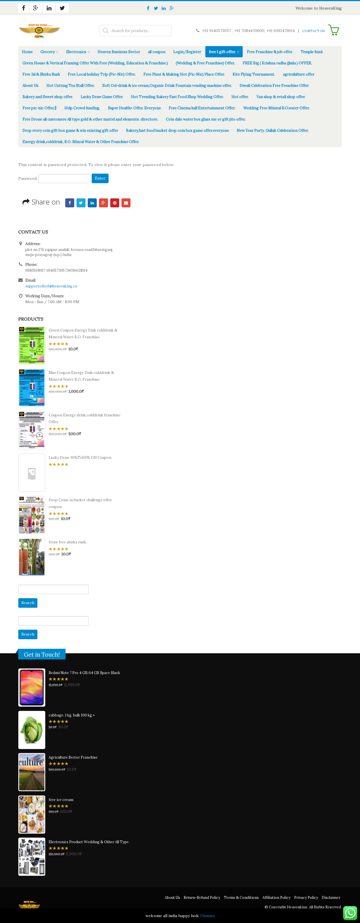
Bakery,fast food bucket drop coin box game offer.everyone (177, 130)
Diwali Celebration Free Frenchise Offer (274, 85)
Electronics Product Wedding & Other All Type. (89, 842)
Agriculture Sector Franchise (73, 757)
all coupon (156, 51)
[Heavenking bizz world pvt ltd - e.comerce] (39, 30)
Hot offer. (240, 96)
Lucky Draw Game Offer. (102, 96)
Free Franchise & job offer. (270, 51)
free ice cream (61, 799)
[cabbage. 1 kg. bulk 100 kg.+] (31, 730)
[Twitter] (156, 8)
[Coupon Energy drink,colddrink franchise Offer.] (31, 430)
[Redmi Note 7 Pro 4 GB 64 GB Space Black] (31, 687)
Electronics (76, 51)
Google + (103, 202)
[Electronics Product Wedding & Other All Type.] (31, 857)
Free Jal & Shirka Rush (41, 74)
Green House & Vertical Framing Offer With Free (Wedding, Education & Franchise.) (95, 63)
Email (126, 202)
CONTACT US (313, 31)
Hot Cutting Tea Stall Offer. (70, 85)
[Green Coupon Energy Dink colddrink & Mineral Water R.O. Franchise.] (31, 345)
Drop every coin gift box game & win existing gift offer (70, 130)
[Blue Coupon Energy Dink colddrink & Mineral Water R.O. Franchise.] (31, 388)
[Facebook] (148, 8)
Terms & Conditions (241, 897)
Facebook (69, 202)
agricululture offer (298, 74)
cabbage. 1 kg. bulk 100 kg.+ (72, 715)
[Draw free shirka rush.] (31, 557)
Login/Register (187, 51)
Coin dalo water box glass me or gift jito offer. (206, 119)
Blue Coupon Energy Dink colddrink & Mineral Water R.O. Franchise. (81, 376)
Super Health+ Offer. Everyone (134, 108)
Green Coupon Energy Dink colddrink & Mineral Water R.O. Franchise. (83, 333)
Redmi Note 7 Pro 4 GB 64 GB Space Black (84, 672)
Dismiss (207, 915)
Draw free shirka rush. (68, 542)
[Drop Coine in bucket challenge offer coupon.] (31, 515)
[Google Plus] (172, 8)
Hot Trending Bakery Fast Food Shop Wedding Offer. (177, 96)
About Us (30, 85)
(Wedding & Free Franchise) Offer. (205, 63)
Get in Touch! (42, 654)
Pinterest (114, 202)
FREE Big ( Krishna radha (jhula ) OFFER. (277, 63)
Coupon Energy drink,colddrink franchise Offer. (84, 418)
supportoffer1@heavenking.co (51, 286)
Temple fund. (312, 51)
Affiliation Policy (276, 897)
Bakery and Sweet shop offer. (47, 96)
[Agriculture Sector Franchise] (31, 772)
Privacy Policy (306, 897)
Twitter (81, 202)
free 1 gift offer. (222, 51)
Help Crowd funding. (82, 108)
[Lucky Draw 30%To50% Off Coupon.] (31, 472)
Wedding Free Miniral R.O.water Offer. (276, 108)
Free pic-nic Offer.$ (39, 108)
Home (27, 51)
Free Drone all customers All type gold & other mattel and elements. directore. (90, 119)
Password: (28, 178)
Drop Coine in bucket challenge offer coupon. (80, 503)
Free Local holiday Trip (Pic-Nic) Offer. (102, 74)
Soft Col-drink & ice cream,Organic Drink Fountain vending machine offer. (167, 85)
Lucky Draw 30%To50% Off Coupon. (80, 457)
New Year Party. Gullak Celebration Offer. (273, 130)
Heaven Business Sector (119, 51)
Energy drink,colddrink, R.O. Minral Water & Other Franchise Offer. (80, 141)
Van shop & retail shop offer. (280, 96)
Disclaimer (331, 897)
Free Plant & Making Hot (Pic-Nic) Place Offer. (184, 74)
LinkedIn (92, 202)
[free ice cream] (31, 814)
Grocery (47, 51)
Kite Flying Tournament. (254, 74)
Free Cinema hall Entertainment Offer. (202, 108)
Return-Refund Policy (202, 897)
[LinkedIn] (164, 8)
